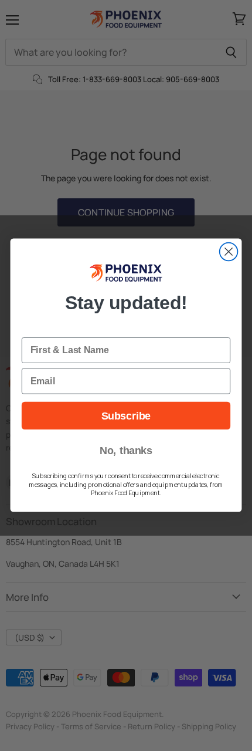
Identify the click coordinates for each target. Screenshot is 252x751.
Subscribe (126, 415)
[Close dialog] (229, 252)
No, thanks (126, 450)
